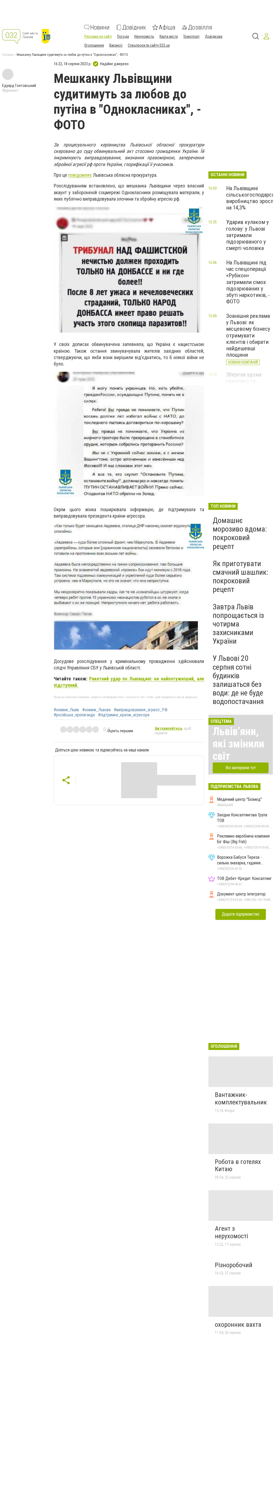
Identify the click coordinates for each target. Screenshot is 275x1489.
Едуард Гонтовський (19, 85)
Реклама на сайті (98, 36)
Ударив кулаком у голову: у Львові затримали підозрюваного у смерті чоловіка (247, 235)
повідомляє (80, 175)
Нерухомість (144, 36)
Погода (123, 36)
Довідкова (213, 36)
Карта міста (169, 36)
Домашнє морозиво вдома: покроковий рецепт (240, 533)
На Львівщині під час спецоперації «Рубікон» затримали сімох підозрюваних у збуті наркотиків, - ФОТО (248, 282)
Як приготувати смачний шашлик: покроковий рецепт (240, 576)
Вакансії (115, 45)
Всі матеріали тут (241, 767)
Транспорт (191, 36)
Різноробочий (233, 1265)
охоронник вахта (238, 1324)
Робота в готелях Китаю (238, 1165)
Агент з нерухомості (231, 1232)
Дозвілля (200, 27)
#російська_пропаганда (74, 715)
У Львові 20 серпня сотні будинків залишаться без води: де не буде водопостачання (238, 680)
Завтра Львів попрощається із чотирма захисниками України (238, 624)
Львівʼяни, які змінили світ (238, 743)
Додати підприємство (240, 914)
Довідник (134, 27)
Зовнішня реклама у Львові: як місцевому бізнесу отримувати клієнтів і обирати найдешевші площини (248, 335)
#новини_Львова (96, 709)
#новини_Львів (66, 709)
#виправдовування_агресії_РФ (141, 709)
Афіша (167, 27)
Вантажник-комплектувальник (241, 1098)
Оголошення (94, 45)
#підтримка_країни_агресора (123, 715)
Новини (100, 27)
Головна (7, 55)
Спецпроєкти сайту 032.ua (149, 45)
